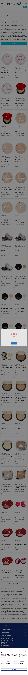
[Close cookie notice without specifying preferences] (26, 651)
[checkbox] (2, 661)
